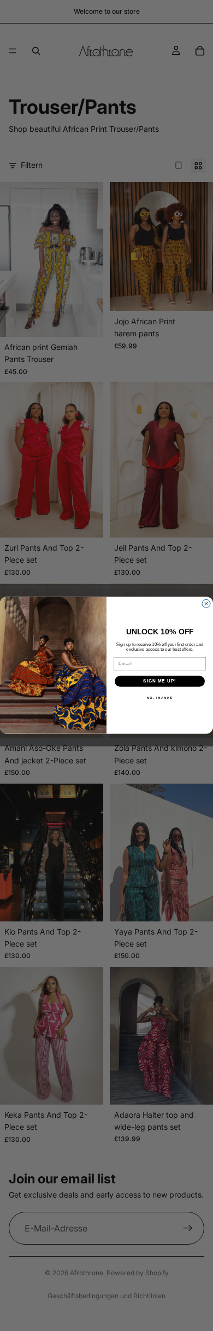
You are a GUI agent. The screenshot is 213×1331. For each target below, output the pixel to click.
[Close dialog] (206, 604)
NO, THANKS (160, 697)
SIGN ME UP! (159, 681)
